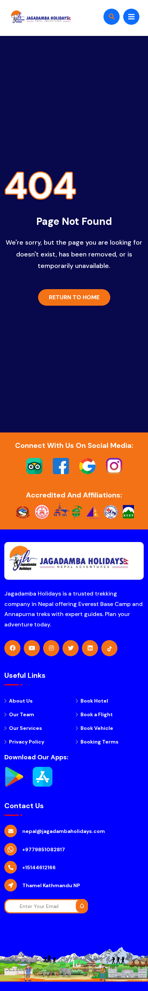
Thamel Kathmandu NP (51, 885)
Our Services (25, 728)
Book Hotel (94, 701)
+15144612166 (39, 867)
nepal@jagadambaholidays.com (63, 831)
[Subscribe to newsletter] (82, 906)
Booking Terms (99, 741)
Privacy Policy (26, 741)
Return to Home (74, 297)
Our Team (21, 714)
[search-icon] (111, 17)
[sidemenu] (131, 17)
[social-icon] (12, 648)
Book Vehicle (96, 728)
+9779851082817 (43, 849)
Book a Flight (96, 714)
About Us (21, 701)
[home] (39, 16)
